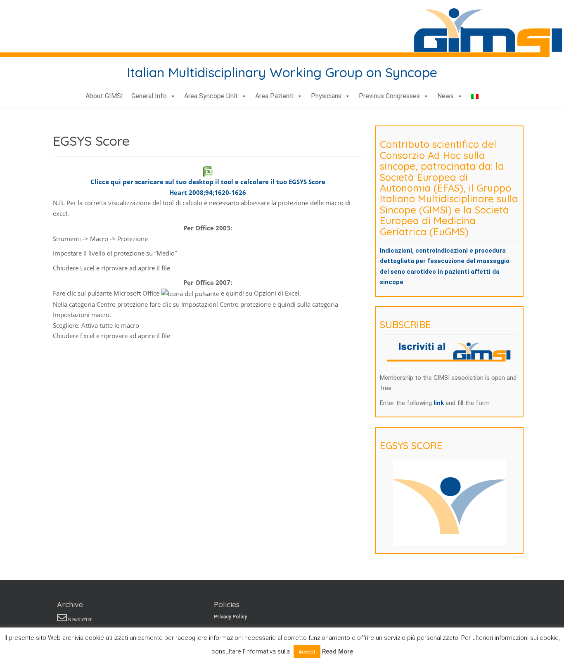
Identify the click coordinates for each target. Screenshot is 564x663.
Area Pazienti (274, 96)
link (440, 403)
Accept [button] (307, 652)
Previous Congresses (389, 96)
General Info (149, 96)
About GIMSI (104, 96)
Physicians (326, 96)
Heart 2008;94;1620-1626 (207, 192)
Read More (337, 651)
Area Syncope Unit (211, 96)
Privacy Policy (230, 617)
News (445, 96)
